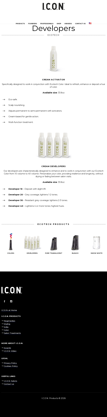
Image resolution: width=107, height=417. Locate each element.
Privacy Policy (10, 363)
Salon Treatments (12, 333)
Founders (32, 24)
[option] (10, 243)
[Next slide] (103, 243)
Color (6, 330)
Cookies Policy (11, 366)
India (6, 327)
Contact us (80, 24)
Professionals (46, 24)
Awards (68, 24)
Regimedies (9, 321)
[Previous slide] (3, 243)
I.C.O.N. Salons (10, 381)
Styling (7, 324)
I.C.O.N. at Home (9, 310)
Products (20, 24)
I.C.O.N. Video (10, 351)
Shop (59, 24)
